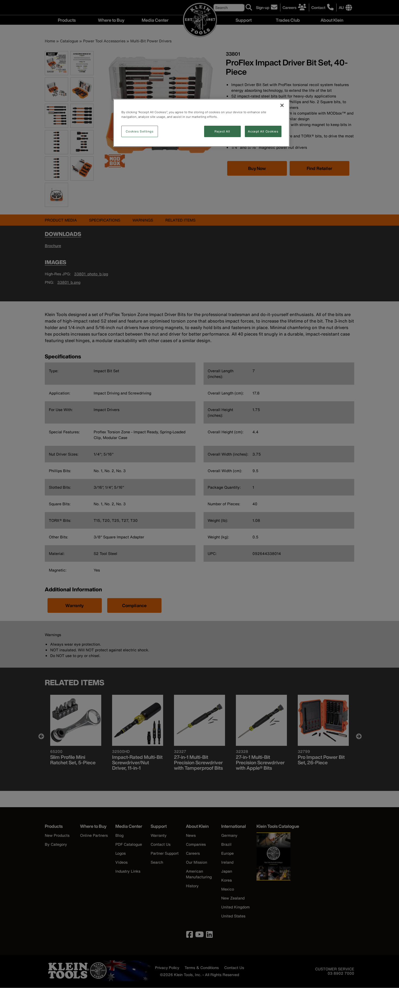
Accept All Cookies (263, 131)
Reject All (222, 131)
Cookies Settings (139, 131)
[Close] (282, 105)
